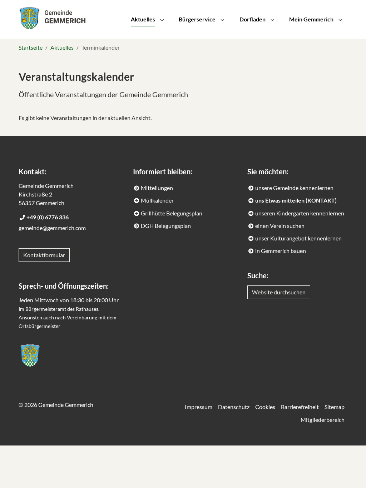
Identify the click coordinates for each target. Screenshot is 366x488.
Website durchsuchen (279, 292)
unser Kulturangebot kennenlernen (298, 238)
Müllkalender (157, 200)
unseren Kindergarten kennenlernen (299, 213)
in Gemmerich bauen (280, 250)
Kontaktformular (44, 255)
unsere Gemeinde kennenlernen (294, 187)
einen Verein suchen (280, 225)
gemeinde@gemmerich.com (52, 227)
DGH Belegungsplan (166, 225)
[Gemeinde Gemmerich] (52, 18)
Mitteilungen (157, 187)
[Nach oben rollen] (350, 472)
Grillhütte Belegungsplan (171, 213)
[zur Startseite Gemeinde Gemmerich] (30, 355)
